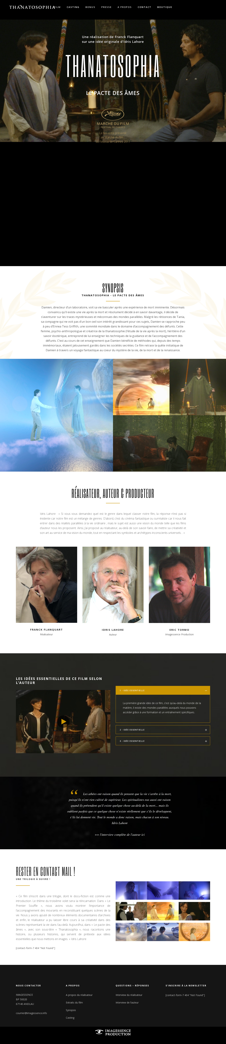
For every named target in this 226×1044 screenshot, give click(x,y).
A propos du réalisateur (79, 995)
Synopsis (71, 1010)
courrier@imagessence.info (31, 1013)
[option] (113, 813)
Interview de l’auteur (127, 1002)
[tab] (163, 690)
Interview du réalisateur (129, 995)
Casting (70, 1017)
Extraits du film (74, 1002)
